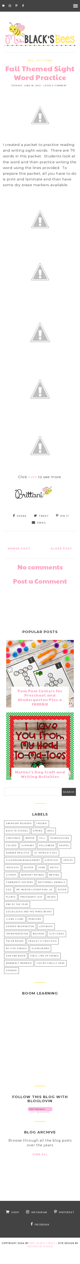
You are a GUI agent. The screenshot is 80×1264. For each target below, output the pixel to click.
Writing (54, 875)
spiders (11, 970)
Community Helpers (19, 882)
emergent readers (19, 823)
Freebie (42, 823)
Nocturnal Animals (51, 882)
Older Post (61, 548)
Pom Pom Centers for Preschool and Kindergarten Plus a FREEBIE (40, 697)
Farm (41, 867)
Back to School (17, 831)
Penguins (35, 919)
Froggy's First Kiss (43, 941)
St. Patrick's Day (45, 853)
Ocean (62, 889)
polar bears (15, 941)
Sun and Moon (15, 956)
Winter (30, 838)
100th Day (12, 867)
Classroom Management (23, 860)
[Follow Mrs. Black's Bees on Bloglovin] (40, 1111)
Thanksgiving (60, 838)
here (32, 477)
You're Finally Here (51, 963)
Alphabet (27, 845)
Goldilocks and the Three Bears (29, 912)
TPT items (44, 60)
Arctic (54, 867)
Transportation (17, 934)
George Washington (20, 926)
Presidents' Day (31, 897)
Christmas (13, 838)
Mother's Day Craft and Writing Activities (40, 774)
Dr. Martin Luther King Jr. (34, 889)
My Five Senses (16, 948)
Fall (31, 60)
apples (68, 860)
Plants (11, 897)
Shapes (64, 845)
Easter (29, 867)
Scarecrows (40, 948)
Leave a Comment (55, 85)
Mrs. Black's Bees (42, 1243)
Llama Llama (15, 919)
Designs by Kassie (40, 1246)
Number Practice (18, 853)
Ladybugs (46, 926)
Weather (38, 934)
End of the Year (17, 904)
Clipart (11, 875)
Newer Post (19, 548)
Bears (51, 897)
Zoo (9, 889)
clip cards (56, 934)
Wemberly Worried (19, 963)
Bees (50, 831)
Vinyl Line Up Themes (44, 956)
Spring (38, 831)
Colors (11, 845)
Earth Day (52, 860)
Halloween (46, 845)
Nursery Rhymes (32, 875)
